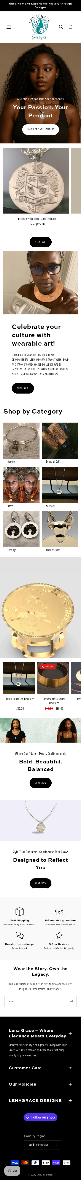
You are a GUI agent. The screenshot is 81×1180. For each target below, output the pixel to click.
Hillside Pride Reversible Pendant (37, 219)
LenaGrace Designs (45, 1174)
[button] (8, 27)
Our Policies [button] (22, 1084)
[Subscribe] (71, 1001)
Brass (10, 506)
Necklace (50, 506)
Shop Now (23, 388)
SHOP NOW (40, 782)
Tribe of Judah (53, 550)
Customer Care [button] (25, 1068)
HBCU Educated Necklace (20, 699)
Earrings (12, 550)
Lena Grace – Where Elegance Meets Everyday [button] (37, 1033)
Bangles (12, 461)
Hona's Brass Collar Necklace (54, 701)
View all (40, 241)
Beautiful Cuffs (53, 461)
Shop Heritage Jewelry (41, 129)
